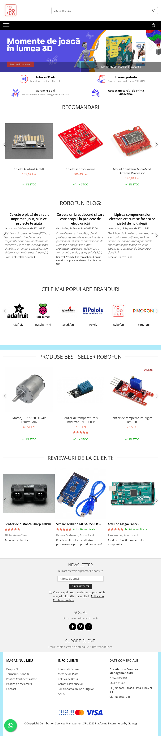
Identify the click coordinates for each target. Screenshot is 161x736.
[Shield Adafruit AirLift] (29, 141)
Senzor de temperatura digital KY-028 (132, 420)
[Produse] (6, 26)
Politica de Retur (68, 679)
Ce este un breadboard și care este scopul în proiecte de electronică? (80, 219)
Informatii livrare (68, 669)
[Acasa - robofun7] (24, 10)
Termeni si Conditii (17, 674)
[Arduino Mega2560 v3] (132, 493)
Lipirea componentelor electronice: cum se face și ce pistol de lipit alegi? (132, 219)
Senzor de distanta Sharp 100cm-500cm (33, 524)
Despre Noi (13, 669)
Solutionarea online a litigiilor (76, 689)
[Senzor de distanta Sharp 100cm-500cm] (29, 493)
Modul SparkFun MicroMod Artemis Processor (132, 171)
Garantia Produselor (70, 684)
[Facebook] (72, 626)
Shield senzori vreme (80, 169)
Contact (11, 689)
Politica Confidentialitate (21, 679)
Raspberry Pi (43, 324)
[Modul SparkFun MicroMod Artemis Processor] (132, 141)
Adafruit (18, 324)
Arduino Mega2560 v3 (123, 524)
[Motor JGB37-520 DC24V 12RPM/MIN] (29, 389)
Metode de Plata (68, 674)
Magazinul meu (19, 660)
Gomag (132, 723)
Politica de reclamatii (19, 684)
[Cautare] (154, 10)
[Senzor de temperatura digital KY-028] (132, 390)
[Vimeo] (80, 626)
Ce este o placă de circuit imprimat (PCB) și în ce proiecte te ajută (29, 219)
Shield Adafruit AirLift (29, 169)
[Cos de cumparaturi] (153, 25)
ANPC (61, 694)
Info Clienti (68, 660)
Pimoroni (143, 324)
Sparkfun (68, 324)
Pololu (93, 324)
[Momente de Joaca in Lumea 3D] (80, 51)
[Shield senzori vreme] (80, 141)
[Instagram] (88, 626)
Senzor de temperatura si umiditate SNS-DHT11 (81, 420)
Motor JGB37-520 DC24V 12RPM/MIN (29, 420)
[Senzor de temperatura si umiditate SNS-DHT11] (80, 390)
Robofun (118, 324)
